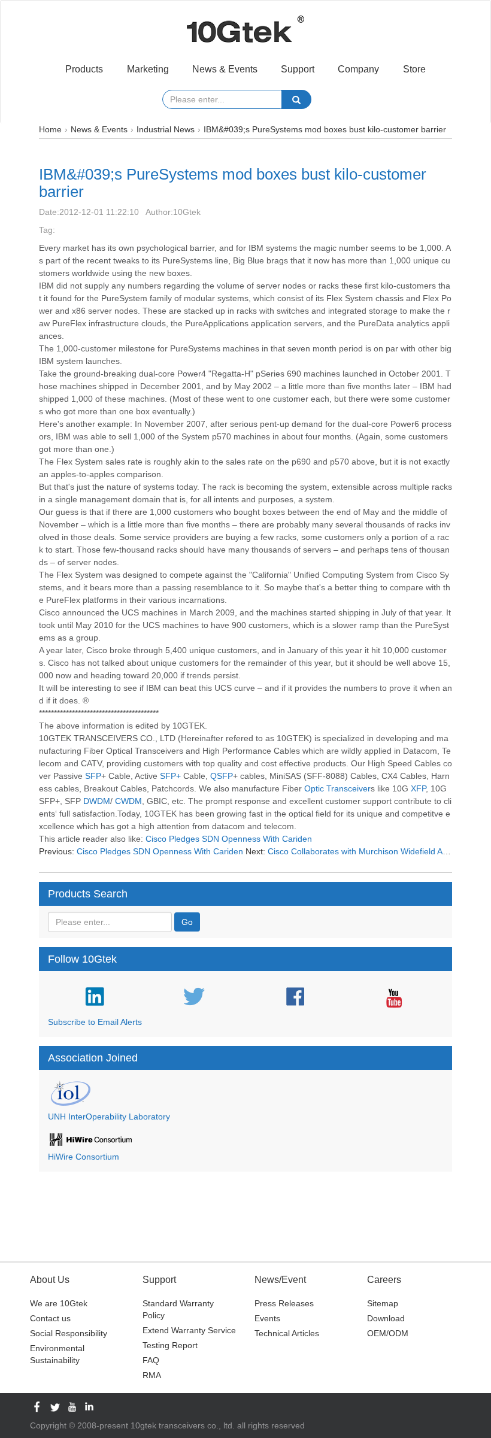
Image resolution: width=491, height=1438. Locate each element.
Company (358, 69)
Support (297, 69)
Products (84, 69)
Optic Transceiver (337, 788)
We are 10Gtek (58, 1303)
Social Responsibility (68, 1333)
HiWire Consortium (83, 1156)
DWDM (96, 801)
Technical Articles (286, 1333)
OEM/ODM (387, 1333)
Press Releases (284, 1303)
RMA (152, 1375)
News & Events (224, 69)
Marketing (148, 69)
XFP (418, 788)
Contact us (50, 1318)
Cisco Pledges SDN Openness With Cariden (227, 839)
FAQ (151, 1360)
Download (386, 1318)
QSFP (221, 776)
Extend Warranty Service (189, 1330)
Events (267, 1318)
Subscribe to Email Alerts (95, 1022)
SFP (93, 776)
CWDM (128, 801)
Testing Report (170, 1345)
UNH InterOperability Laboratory (109, 1116)
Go (187, 922)
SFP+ (170, 776)
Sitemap (382, 1303)
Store (414, 69)
